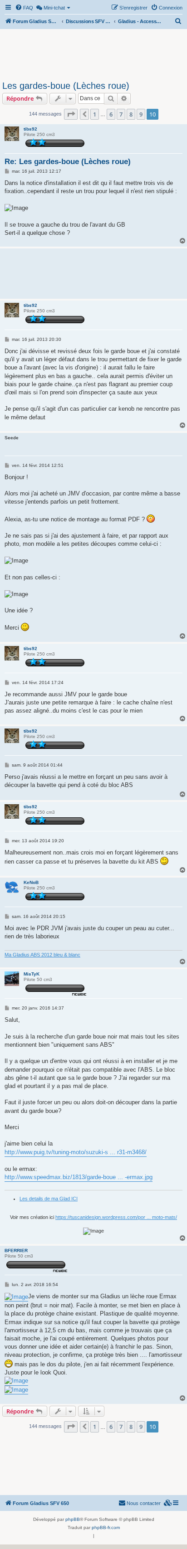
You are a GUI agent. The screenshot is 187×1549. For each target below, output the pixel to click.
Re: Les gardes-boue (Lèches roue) (68, 161)
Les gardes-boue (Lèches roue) (65, 86)
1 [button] (94, 114)
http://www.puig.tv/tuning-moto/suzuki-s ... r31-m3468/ (76, 1152)
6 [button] (111, 114)
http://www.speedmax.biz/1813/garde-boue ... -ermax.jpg (79, 1177)
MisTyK (31, 973)
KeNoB (31, 882)
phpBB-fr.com (106, 1527)
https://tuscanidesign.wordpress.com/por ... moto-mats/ (116, 1217)
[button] (71, 114)
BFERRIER (16, 1250)
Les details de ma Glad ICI (49, 1198)
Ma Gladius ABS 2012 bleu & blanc (42, 954)
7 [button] (121, 114)
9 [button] (141, 114)
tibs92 (30, 128)
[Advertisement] (93, 53)
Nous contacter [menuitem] (144, 1503)
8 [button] (131, 114)
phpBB (72, 1519)
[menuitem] (24, 7)
